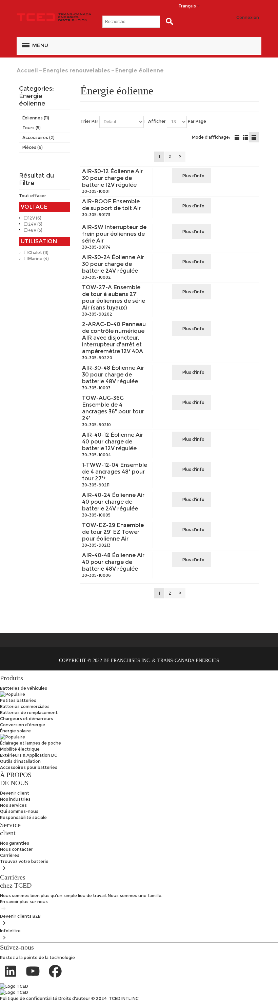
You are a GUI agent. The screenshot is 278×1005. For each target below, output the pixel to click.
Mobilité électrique (20, 749)
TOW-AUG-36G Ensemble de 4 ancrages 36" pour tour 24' (113, 408)
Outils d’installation (20, 761)
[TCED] (54, 17)
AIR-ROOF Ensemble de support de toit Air (111, 204)
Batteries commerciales (24, 706)
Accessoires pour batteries (28, 767)
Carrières (9, 855)
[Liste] (245, 137)
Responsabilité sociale (23, 817)
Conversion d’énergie (22, 724)
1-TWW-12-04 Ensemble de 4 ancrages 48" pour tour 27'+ (114, 472)
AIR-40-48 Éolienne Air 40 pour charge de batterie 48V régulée (113, 562)
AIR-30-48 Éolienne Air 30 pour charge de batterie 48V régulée (113, 375)
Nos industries (15, 799)
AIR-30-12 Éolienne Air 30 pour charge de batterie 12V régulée (112, 178)
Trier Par (89, 121)
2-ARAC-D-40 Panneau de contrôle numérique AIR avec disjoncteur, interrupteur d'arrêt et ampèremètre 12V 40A (114, 338)
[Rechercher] (168, 22)
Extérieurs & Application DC (28, 755)
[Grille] (237, 137)
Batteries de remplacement (29, 712)
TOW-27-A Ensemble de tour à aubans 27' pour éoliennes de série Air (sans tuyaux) (113, 297)
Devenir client (14, 793)
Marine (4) (38, 258)
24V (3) (34, 224)
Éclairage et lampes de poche (30, 743)
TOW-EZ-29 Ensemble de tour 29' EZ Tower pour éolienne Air (113, 532)
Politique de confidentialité (29, 998)
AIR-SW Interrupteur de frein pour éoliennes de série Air (114, 234)
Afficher (157, 121)
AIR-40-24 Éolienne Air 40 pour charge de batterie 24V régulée (113, 502)
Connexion (247, 17)
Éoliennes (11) (35, 117)
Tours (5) (31, 127)
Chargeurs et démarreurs (26, 718)
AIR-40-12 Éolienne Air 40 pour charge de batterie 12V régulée (112, 442)
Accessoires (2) (38, 137)
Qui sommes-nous (19, 811)
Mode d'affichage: (211, 137)
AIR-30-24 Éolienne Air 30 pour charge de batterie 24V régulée (113, 264)
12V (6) (34, 218)
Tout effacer (32, 195)
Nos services (13, 805)
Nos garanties (14, 843)
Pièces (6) (32, 147)
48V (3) (34, 230)
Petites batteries (18, 700)
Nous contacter (16, 849)
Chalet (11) (37, 252)
